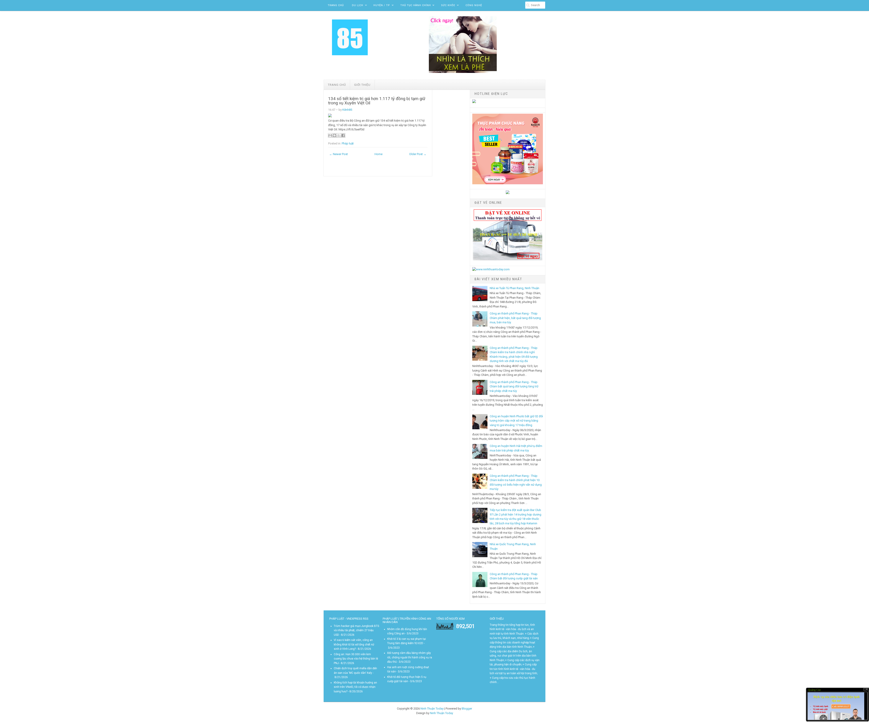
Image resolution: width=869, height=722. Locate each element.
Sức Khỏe (448, 5)
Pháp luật (348, 143)
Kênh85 (347, 109)
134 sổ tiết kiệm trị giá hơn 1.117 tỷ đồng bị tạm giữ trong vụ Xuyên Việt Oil (376, 101)
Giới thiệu (362, 84)
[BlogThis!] (334, 135)
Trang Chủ (336, 5)
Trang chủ (337, 84)
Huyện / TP (381, 5)
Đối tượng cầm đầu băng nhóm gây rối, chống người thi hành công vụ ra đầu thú (409, 657)
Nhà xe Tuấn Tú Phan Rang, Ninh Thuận (514, 288)
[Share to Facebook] (343, 135)
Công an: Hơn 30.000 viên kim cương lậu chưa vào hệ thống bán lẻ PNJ (356, 659)
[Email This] (330, 135)
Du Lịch (357, 5)
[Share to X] (339, 135)
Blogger (467, 708)
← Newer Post (338, 154)
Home (378, 154)
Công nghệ (474, 5)
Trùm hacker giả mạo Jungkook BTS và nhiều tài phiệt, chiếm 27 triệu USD (356, 630)
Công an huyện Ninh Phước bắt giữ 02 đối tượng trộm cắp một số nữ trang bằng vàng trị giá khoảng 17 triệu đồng (516, 421)
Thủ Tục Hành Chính (415, 5)
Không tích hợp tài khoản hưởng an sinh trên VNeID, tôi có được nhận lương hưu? (355, 687)
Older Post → (417, 154)
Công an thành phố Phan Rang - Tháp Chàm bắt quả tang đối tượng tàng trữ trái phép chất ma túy (514, 386)
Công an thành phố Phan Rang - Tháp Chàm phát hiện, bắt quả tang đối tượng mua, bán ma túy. (515, 318)
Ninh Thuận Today (432, 708)
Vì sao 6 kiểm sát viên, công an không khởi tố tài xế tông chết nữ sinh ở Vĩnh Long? (354, 644)
